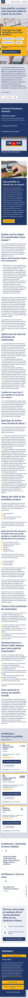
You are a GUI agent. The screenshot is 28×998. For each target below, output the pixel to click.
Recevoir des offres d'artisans (14, 956)
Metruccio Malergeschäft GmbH (7, 747)
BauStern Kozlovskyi (6, 809)
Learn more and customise (13, 992)
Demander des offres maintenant (14, 939)
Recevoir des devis (8, 221)
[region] (13, 977)
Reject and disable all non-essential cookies (13, 987)
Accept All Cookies (13, 982)
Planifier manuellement (10, 52)
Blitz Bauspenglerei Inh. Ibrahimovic (9, 778)
